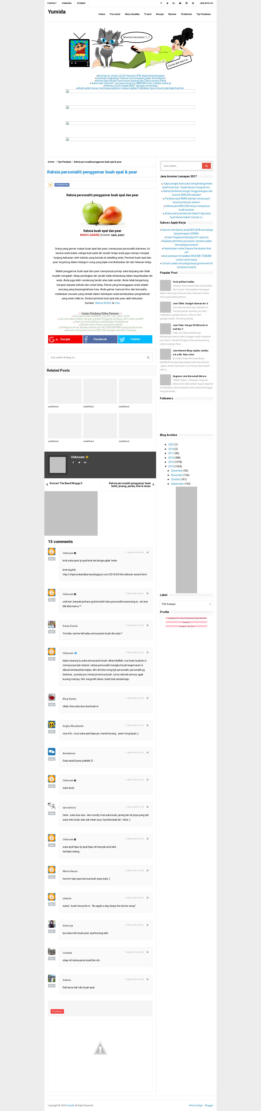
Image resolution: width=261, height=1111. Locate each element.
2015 (171, 462)
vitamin (67, 898)
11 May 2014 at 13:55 (134, 752)
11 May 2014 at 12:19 (134, 725)
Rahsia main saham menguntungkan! (102, 324)
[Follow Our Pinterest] (193, 3)
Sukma (67, 980)
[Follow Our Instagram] (186, 3)
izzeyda (67, 952)
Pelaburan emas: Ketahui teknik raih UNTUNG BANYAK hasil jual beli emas (101, 327)
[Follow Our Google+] (174, 3)
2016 (171, 457)
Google (65, 339)
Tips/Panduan (64, 162)
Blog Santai (69, 698)
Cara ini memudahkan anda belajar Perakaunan (101, 321)
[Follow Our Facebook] (161, 3)
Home (51, 162)
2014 (171, 466)
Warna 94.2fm (103, 303)
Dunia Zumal (70, 626)
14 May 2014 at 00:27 (134, 898)
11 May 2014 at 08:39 (134, 552)
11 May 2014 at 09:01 (134, 593)
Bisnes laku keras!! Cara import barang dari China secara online (131, 80)
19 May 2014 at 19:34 (134, 979)
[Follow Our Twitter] (167, 3)
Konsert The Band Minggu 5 (66, 483)
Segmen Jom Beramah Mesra (189, 376)
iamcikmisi (69, 807)
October (176, 479)
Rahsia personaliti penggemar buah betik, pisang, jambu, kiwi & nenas (130, 485)
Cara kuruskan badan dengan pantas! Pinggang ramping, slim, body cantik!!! (101, 318)
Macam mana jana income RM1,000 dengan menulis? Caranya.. (101, 330)
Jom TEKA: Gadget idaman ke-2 (190, 303)
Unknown (78, 457)
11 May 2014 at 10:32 (134, 625)
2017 (171, 453)
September (177, 483)
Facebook (100, 339)
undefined (53, 406)
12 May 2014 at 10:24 (134, 870)
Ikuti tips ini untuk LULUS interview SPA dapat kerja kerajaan (131, 75)
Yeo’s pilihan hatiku (183, 281)
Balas (51, 559)
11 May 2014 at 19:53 (134, 839)
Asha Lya (68, 925)
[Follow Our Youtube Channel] (180, 3)
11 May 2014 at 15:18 (134, 807)
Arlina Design (196, 1105)
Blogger (209, 1105)
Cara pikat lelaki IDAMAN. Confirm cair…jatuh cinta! (101, 316)
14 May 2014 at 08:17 (134, 925)
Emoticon (57, 1011)
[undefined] (64, 391)
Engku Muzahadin (73, 726)
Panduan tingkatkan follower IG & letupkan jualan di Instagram (131, 78)
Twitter (135, 339)
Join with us (206, 3)
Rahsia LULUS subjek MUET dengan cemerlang (131, 85)
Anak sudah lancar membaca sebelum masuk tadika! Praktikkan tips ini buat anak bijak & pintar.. (131, 88)
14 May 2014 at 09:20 (134, 952)
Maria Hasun (70, 871)
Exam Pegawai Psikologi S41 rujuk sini (187, 237)
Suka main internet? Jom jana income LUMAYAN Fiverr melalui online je (131, 83)
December (177, 470)
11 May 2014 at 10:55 (134, 652)
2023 (171, 444)
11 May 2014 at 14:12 (134, 780)
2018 (171, 449)
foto (117, 303)
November (177, 475)
